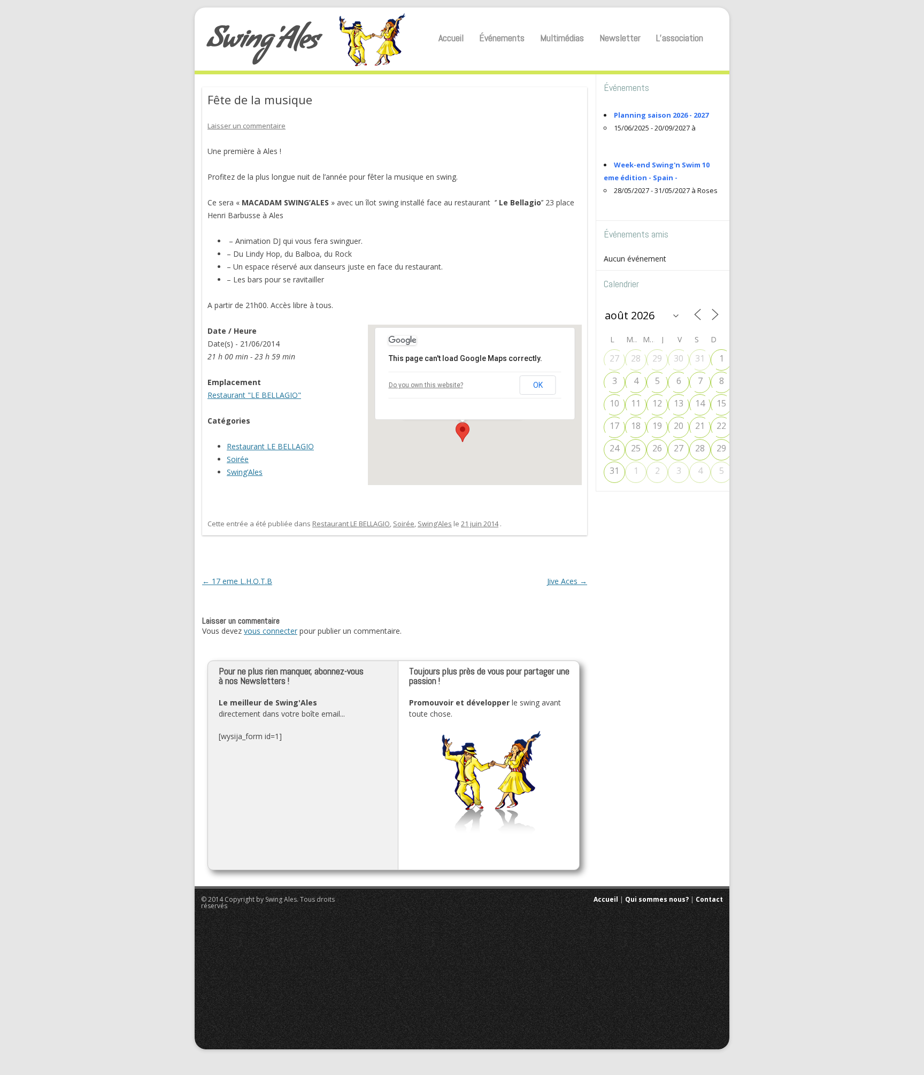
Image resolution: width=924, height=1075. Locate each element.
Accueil (451, 38)
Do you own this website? (426, 385)
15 (721, 403)
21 (700, 426)
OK (538, 385)
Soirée (238, 459)
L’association (679, 38)
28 (636, 358)
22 (721, 426)
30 (678, 358)
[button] (462, 432)
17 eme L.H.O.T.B (237, 581)
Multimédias (562, 38)
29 (657, 358)
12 (657, 403)
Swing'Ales (262, 42)
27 (614, 358)
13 (678, 403)
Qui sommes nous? (657, 899)
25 (636, 448)
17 (614, 426)
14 (700, 403)
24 (614, 448)
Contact (709, 899)
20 (678, 426)
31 (700, 358)
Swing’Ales (245, 472)
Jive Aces (567, 581)
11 (636, 403)
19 (657, 426)
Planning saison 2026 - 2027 (661, 115)
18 (636, 426)
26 (657, 448)
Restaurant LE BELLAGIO (270, 446)
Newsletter (620, 38)
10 (614, 403)
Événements (502, 38)
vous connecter (270, 631)
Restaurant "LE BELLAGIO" (254, 395)
